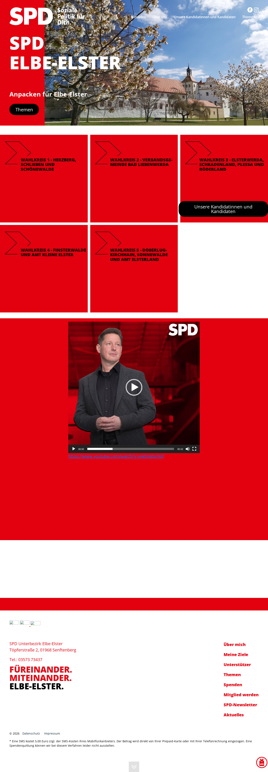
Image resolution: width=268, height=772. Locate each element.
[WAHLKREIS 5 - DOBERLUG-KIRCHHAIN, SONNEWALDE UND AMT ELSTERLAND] (134, 268)
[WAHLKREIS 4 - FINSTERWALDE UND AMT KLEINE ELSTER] (44, 268)
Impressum (52, 733)
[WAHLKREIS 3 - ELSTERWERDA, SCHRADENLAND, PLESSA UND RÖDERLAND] (224, 178)
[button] (134, 387)
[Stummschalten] (188, 449)
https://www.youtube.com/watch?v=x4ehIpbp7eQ (116, 456)
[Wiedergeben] (74, 449)
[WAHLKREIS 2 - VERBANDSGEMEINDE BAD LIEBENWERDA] (134, 178)
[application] (134, 387)
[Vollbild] (194, 449)
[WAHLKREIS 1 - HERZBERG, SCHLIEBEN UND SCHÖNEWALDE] (44, 178)
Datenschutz (31, 733)
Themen (24, 109)
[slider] (130, 449)
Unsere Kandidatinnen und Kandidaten (223, 208)
